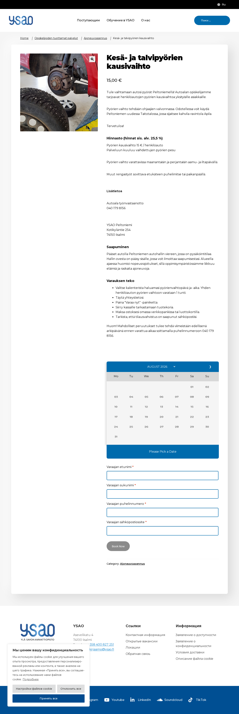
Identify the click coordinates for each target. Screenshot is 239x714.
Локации (133, 647)
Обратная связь (138, 654)
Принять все (49, 698)
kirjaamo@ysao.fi (101, 649)
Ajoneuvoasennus (95, 38)
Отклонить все (70, 688)
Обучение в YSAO (120, 20)
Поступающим (88, 20)
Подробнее (31, 679)
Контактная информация (145, 635)
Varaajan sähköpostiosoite (127, 522)
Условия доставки (190, 652)
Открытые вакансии (142, 641)
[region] (48, 675)
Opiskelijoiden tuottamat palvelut (56, 38)
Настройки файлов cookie (34, 688)
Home (24, 38)
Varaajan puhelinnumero (126, 504)
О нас (145, 20)
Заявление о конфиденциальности (193, 644)
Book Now (118, 546)
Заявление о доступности (196, 635)
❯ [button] (210, 366)
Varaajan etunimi (120, 467)
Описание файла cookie (194, 658)
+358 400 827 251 (101, 644)
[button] (192, 387)
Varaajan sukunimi (121, 485)
